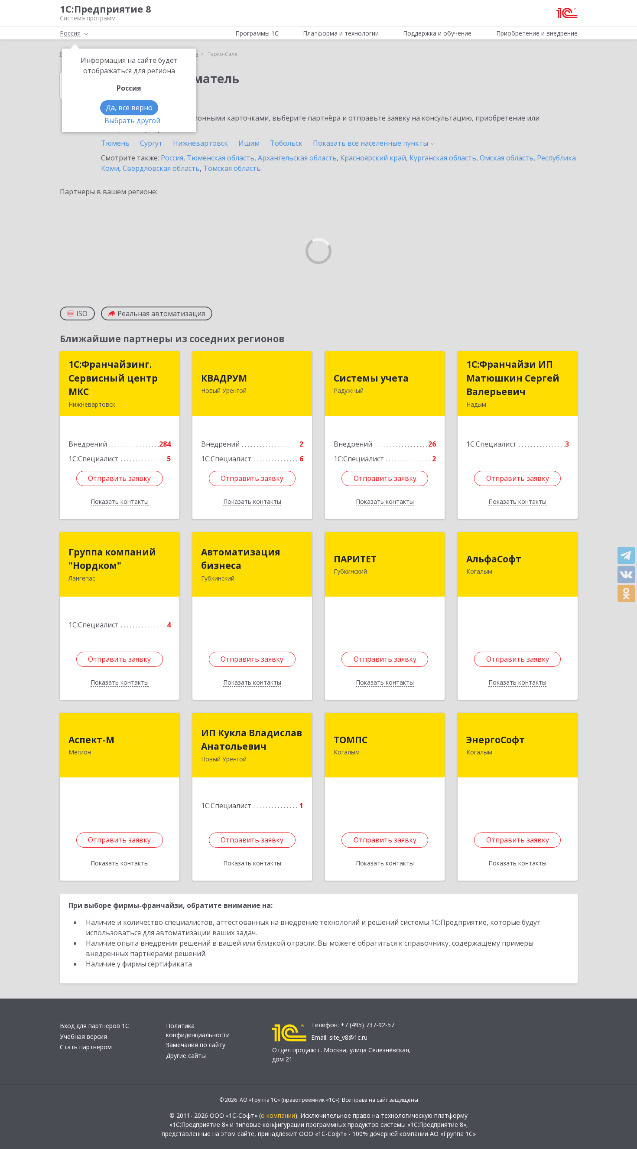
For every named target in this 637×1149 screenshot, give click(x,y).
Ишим (249, 143)
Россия (172, 158)
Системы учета (371, 378)
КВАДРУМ (224, 378)
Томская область (232, 168)
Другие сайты (186, 1055)
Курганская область (443, 158)
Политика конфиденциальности (198, 1030)
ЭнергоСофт (495, 740)
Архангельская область (297, 158)
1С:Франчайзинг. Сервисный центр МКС (113, 378)
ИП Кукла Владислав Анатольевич (251, 740)
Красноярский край (373, 158)
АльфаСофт (493, 559)
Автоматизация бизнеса (240, 559)
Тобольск (286, 143)
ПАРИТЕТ (355, 559)
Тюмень (115, 143)
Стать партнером (86, 1047)
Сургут (151, 143)
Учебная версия (83, 1036)
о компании (278, 1115)
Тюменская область (220, 158)
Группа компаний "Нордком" (112, 559)
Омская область (506, 158)
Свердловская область (161, 168)
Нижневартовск (200, 143)
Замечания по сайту (195, 1045)
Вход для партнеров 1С (94, 1026)
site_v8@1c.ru (348, 1037)
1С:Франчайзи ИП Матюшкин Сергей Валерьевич (512, 378)
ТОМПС (350, 740)
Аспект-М (91, 740)
